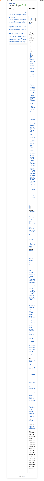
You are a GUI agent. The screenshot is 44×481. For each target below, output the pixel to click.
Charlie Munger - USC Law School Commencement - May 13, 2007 (32, 286)
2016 (29, 47)
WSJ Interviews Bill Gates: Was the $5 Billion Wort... (32, 77)
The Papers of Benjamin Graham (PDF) (31, 364)
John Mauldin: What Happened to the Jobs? (32, 158)
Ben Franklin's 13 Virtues (31, 297)
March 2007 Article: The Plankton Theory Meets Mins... (32, 122)
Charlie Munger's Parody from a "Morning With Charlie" (32, 195)
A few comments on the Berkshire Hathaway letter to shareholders (32, 417)
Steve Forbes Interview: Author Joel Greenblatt (32, 179)
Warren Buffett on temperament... (31, 260)
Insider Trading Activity (31, 231)
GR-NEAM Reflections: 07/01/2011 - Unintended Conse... (32, 197)
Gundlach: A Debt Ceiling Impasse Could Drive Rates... (32, 124)
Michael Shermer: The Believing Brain (32, 70)
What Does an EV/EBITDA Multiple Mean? (31, 398)
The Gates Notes (30, 247)
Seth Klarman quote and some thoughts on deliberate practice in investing (32, 309)
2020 (29, 43)
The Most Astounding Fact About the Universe (31, 341)
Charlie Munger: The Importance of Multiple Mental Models (32, 259)
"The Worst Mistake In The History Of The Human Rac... (32, 173)
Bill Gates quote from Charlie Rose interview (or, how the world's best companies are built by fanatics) (32, 283)
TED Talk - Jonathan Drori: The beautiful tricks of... (32, 171)
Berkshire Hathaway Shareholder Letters (31, 214)
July (30, 58)
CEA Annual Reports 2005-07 (32, 120)
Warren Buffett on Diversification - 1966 (31, 314)
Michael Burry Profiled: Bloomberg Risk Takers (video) (32, 117)
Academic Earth (30, 238)
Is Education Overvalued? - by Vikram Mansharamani (32, 140)
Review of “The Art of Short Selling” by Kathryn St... (32, 157)
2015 (29, 48)
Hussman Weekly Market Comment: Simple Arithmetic (32, 95)
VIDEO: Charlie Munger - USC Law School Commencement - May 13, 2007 (32, 347)
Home (17, 46)
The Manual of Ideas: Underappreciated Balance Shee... (32, 63)
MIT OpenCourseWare (31, 240)
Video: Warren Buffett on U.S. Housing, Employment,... (32, 164)
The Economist (30, 246)
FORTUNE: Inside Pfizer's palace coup (32, 59)
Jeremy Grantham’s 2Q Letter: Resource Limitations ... (32, 99)
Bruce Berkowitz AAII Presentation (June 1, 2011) (32, 75)
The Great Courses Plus (31, 236)
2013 (29, 50)
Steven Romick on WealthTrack (31, 193)
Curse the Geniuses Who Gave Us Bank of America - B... (32, 112)
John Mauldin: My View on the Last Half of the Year (32, 192)
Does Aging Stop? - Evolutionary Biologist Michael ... (32, 186)
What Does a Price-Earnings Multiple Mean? (32, 397)
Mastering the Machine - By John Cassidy (32, 131)
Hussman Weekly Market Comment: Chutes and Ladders (32, 183)
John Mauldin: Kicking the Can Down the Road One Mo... (32, 84)
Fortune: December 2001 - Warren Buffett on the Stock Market (32, 321)
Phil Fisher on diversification (32, 407)
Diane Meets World (31, 250)
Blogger (24, 476)
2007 (29, 208)
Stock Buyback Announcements (32, 230)
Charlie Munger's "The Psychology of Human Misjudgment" (31, 351)
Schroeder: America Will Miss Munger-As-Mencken (32, 137)
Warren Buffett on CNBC (32, 169)
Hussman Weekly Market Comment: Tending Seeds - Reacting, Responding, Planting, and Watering (32, 335)
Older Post (25, 46)
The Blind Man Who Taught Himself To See (32, 150)
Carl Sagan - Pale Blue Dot (31, 340)
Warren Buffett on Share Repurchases (31, 319)
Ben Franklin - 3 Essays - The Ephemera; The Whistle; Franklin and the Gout (32, 299)
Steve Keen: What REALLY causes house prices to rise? (32, 190)
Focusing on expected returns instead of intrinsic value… (32, 276)
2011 (29, 52)
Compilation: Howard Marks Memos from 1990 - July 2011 (32, 380)
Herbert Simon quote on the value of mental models (32, 307)
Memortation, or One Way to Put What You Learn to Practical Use (32, 264)
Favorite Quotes (30, 253)
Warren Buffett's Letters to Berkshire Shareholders (31, 355)
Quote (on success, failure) (31, 312)
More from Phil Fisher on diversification (31, 408)
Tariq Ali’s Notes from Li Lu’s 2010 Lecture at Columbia (32, 326)
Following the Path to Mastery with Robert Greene (32, 338)
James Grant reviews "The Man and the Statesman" (32, 97)
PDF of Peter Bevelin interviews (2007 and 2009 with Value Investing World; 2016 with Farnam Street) (32, 375)
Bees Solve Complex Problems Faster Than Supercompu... (32, 103)
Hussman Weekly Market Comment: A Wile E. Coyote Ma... (32, 160)
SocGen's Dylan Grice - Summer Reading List (32, 85)
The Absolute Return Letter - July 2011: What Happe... (32, 165)
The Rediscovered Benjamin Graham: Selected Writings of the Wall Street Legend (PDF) (32, 366)
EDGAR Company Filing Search (32, 228)
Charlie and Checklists (31, 420)
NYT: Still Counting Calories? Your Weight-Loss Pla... (32, 80)
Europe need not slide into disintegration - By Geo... (32, 151)
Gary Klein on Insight (32, 168)
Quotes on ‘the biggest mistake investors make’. (32, 280)
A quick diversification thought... (32, 291)
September (31, 56)
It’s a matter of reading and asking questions (32, 325)
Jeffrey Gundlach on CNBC (32, 178)
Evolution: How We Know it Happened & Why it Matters (32, 65)
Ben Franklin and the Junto (31, 300)
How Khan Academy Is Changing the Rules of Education (32, 92)
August (30, 57)
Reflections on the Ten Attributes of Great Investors (32, 395)
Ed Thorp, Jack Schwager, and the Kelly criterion (32, 292)
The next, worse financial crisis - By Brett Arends (32, 148)
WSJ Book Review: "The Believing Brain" (32, 71)
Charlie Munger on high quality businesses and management (32, 289)
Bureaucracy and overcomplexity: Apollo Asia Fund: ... (32, 90)
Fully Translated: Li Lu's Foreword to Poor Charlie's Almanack (31, 296)
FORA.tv (30, 243)
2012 (29, 51)
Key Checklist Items (31, 265)
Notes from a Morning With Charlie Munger (32, 188)
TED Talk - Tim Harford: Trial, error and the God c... (32, 138)
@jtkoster (30, 23)
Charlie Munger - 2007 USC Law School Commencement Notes (32, 223)
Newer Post (10, 46)
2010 (29, 205)
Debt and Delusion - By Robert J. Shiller (32, 106)
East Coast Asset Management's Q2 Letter (32, 119)
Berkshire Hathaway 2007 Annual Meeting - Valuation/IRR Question (32, 323)
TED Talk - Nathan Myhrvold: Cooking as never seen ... (32, 181)
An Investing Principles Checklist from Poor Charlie (32, 288)
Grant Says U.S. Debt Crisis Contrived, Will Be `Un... (32, 115)
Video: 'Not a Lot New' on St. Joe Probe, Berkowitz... (32, 177)
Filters (29, 277)
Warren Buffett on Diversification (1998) (31, 406)
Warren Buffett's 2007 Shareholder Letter (31, 327)
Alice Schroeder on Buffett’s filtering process (32, 311)
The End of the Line (31, 147)
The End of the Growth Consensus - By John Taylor (32, 109)
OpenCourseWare (31, 239)
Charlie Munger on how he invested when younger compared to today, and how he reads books (32, 257)
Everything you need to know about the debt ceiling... (32, 88)
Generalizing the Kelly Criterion (32, 290)
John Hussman (11, 44)
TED (29, 235)
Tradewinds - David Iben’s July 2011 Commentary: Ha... (32, 153)
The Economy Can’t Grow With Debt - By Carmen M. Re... (32, 143)
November (31, 54)
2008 (29, 207)
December (31, 53)
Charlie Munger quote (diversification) (31, 316)
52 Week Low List (31, 234)
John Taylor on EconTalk (32, 130)
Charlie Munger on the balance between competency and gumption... (32, 255)
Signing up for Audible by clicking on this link (31, 28)
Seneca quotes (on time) (31, 304)
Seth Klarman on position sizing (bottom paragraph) (32, 412)
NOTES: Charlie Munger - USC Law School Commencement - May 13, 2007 (32, 349)
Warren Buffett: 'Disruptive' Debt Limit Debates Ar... (32, 127)
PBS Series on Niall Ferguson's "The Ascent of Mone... (32, 61)
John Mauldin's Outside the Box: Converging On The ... (32, 82)
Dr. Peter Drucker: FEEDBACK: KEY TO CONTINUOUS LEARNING (32, 279)
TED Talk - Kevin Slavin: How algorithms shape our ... (32, 107)
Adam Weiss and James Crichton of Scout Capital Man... (32, 114)
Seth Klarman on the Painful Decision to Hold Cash (32, 387)
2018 (29, 45)
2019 (29, 44)
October (31, 55)
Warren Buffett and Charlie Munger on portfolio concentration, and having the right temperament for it (32, 410)
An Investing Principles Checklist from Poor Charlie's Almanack (32, 225)
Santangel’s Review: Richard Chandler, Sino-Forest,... (32, 87)
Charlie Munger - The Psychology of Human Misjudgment (31, 222)
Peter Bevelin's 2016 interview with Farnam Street (32, 373)
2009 (29, 206)
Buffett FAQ (30, 216)
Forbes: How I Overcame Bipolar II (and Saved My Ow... (32, 129)
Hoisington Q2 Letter (32, 146)
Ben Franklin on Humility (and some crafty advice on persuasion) (32, 302)
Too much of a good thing (32, 170)
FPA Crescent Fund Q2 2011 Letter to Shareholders (32, 67)
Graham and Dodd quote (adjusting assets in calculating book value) (32, 294)
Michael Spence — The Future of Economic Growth (32, 155)
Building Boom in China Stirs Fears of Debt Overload (32, 167)
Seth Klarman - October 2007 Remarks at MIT (32, 388)
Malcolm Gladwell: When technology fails (32, 134)
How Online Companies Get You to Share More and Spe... (32, 175)
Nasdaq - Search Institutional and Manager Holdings (32, 229)
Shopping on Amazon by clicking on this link (31, 26)
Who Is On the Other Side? (31, 396)
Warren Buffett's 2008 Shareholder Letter (31, 329)
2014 (29, 49)
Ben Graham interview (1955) (32, 367)
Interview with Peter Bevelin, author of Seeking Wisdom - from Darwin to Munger (32, 273)
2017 (29, 46)
